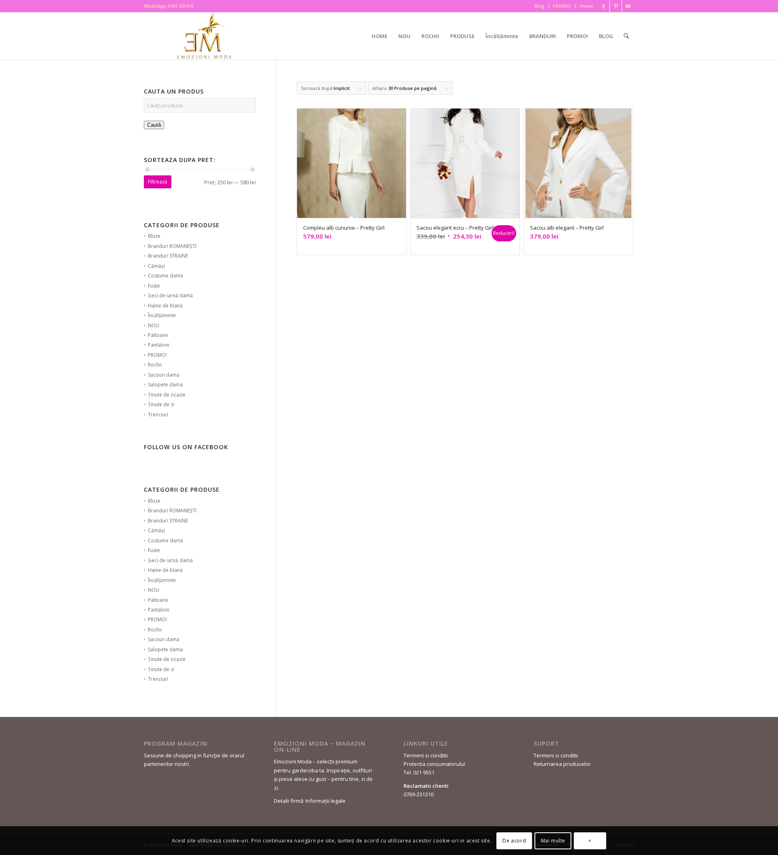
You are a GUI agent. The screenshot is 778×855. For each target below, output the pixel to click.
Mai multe (553, 840)
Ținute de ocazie (167, 394)
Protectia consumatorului (434, 764)
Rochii (155, 364)
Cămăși (156, 265)
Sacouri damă (164, 374)
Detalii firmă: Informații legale (310, 800)
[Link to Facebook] (603, 6)
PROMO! (562, 6)
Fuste (154, 285)
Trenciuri (158, 414)
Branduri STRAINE (168, 255)
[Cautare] (626, 36)
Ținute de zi (161, 404)
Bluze (154, 235)
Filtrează (157, 181)
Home (586, 6)
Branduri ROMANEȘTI (172, 246)
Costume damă (165, 275)
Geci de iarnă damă (170, 295)
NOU (153, 325)
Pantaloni (158, 344)
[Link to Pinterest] (616, 6)
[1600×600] (206, 36)
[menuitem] (539, 6)
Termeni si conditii (426, 755)
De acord (514, 840)
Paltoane (158, 335)
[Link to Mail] (628, 6)
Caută (154, 125)
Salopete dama (165, 384)
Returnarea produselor (562, 764)
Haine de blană (165, 305)
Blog (539, 6)
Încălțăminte (162, 315)
